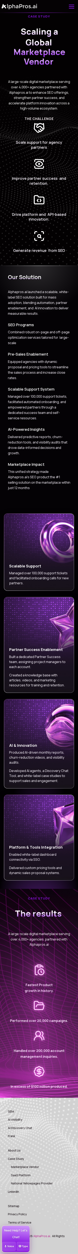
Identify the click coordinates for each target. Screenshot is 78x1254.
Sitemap (13, 1206)
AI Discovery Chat (20, 1128)
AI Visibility (15, 1120)
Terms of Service (19, 1222)
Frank (11, 1136)
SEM (11, 1111)
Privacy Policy (17, 1214)
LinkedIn (13, 1192)
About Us (14, 1150)
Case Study (16, 1159)
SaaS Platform (21, 1175)
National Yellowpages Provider (32, 1183)
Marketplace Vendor (25, 1167)
